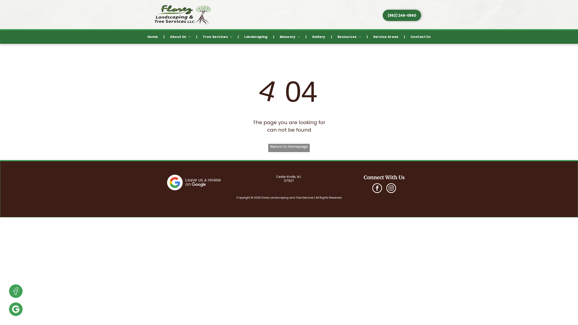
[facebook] (377, 188)
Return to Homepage (289, 146)
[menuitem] (153, 37)
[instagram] (391, 188)
